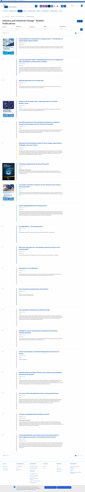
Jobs (57, 466)
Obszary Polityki (7, 16)
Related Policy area (63, 26)
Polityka (20, 11)
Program (24, 11)
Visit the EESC (5, 468)
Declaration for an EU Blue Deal (28, 268)
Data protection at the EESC (34, 466)
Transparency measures (33, 473)
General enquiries (5, 469)
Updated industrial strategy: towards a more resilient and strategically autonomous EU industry (40, 373)
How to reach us (5, 466)
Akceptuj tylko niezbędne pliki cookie (64, 487)
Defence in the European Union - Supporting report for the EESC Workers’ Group (38, 102)
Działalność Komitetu (13, 11)
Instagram (43, 6)
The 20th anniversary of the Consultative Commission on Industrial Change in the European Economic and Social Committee (39, 123)
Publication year (32, 26)
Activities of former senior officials (35, 480)
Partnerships (58, 471)
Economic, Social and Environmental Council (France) (75, 473)
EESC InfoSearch (18, 469)
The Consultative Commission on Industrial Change (34, 310)
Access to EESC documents (34, 475)
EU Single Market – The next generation (31, 227)
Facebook (46, 6)
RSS (80, 21)
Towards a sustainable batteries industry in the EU (34, 414)
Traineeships (59, 468)
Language (45, 26)
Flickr (54, 6)
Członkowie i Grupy (45, 11)
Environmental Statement (33, 468)
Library (17, 468)
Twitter (49, 6)
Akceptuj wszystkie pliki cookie (50, 487)
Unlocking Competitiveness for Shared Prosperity (34, 164)
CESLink (71, 470)
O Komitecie (5, 11)
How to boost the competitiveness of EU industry (33, 289)
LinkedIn (41, 6)
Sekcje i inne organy (53, 11)
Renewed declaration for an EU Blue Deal (31, 81)
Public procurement (60, 469)
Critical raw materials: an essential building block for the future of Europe (39, 353)
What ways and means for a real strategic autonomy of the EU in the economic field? (39, 248)
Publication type (18, 26)
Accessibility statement (33, 482)
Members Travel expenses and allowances (34, 479)
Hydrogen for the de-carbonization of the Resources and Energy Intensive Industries (38, 332)
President (38, 11)
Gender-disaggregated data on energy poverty (33, 206)
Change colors (65, 6)
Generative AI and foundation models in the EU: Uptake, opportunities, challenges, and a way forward (40, 144)
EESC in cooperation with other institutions (74, 467)
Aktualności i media (31, 11)
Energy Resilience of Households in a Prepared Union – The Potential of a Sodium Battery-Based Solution (41, 40)
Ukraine (60, 11)
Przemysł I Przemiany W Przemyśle (20, 16)
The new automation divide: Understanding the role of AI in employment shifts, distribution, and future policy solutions (41, 61)
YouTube (57, 6)
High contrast (62, 6)
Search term (4, 26)
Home (3, 16)
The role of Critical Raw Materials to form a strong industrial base (38, 393)
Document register (19, 466)
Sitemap (44, 466)
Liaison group (72, 469)
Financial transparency (33, 476)
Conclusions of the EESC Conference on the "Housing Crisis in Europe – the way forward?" (40, 186)
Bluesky (52, 6)
